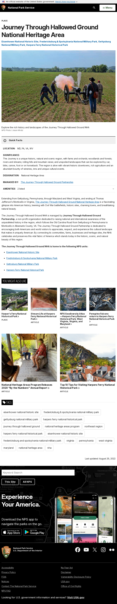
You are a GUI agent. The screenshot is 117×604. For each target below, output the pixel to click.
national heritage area (30, 447)
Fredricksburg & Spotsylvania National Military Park (31, 258)
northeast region (94, 426)
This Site (10, 481)
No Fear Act (67, 567)
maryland (9, 447)
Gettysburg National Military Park (22, 264)
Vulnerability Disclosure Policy (76, 577)
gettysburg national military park (21, 419)
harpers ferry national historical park (62, 419)
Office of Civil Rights (71, 586)
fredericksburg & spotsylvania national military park (71, 412)
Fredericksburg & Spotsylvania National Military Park (68, 41)
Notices (5, 581)
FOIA (4, 577)
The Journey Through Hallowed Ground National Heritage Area (67, 202)
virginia (70, 440)
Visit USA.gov (75, 597)
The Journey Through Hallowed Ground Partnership (47, 182)
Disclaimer (66, 572)
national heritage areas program (62, 426)
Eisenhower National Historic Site (20, 41)
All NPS (27, 481)
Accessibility (8, 567)
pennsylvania (86, 440)
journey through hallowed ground (22, 426)
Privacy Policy (9, 572)
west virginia (105, 440)
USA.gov (65, 581)
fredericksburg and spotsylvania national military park (32, 440)
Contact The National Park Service (19, 586)
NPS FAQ (6, 590)
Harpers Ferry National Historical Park (47, 45)
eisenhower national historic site (21, 412)
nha (49, 447)
